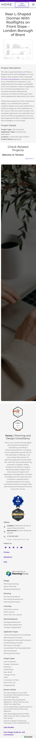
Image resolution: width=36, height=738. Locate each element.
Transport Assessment (12, 627)
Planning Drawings (11, 584)
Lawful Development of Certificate (17, 635)
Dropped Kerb (9, 685)
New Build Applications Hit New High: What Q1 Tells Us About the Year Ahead (17, 716)
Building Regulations (12, 589)
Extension (7, 667)
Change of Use (9, 675)
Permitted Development (13, 599)
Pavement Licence (11, 609)
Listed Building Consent (13, 643)
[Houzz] (10, 547)
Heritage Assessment (12, 622)
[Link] (7, 4)
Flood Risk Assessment (13, 625)
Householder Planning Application (17, 648)
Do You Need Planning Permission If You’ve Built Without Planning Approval (18, 709)
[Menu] (33, 4)
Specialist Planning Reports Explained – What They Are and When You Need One (16, 702)
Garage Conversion (11, 664)
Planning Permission (12, 602)
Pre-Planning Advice (12, 597)
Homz (20, 72)
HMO (6, 677)
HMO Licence (9, 612)
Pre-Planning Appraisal (10, 79)
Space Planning (10, 586)
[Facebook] (6, 547)
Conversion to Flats (11, 680)
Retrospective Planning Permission (17, 640)
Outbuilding (8, 669)
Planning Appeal (10, 651)
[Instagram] (17, 547)
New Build (8, 672)
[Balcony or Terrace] (18, 155)
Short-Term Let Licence (13, 615)
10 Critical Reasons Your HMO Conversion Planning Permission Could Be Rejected (16, 695)
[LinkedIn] (13, 547)
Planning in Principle (12, 645)
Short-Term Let (9, 683)
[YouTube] (21, 547)
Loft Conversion (18, 129)
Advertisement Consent (13, 638)
